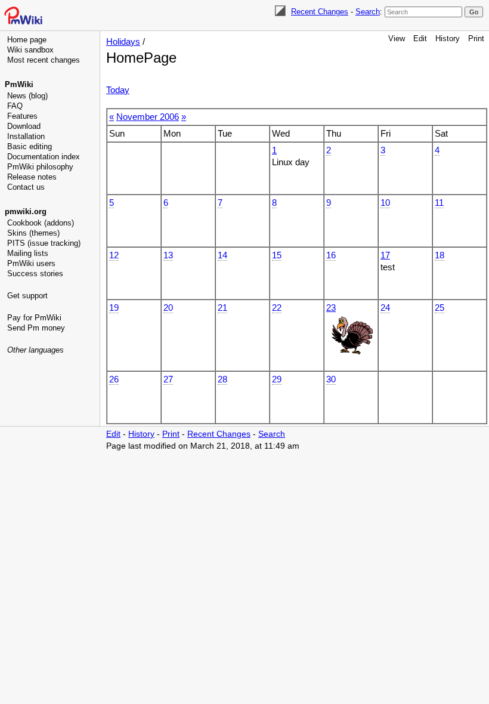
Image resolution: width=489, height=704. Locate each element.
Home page (27, 39)
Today (117, 90)
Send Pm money (36, 327)
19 (114, 307)
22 (276, 307)
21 (222, 307)
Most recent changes (43, 59)
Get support (27, 295)
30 (331, 379)
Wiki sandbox (30, 49)
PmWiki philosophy (40, 166)
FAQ (15, 105)
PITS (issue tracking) (44, 243)
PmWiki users (31, 263)
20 (168, 307)
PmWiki (19, 84)
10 (385, 202)
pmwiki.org (26, 211)
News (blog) (27, 95)
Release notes (32, 176)
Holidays (123, 41)
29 (276, 379)
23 (331, 307)
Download (24, 126)
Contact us (26, 187)
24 (385, 307)
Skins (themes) (33, 233)
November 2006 (147, 117)
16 (331, 255)
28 (222, 379)
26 (114, 379)
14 (222, 255)
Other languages (35, 349)
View (396, 38)
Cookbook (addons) (40, 222)
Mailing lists (27, 253)
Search (367, 11)
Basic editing (29, 146)
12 (114, 255)
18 (439, 255)
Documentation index (43, 156)
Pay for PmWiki (34, 317)
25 (439, 307)
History (447, 38)
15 (276, 255)
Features (22, 116)
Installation (26, 136)
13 (168, 255)
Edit (420, 38)
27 (168, 379)
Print (476, 38)
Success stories (35, 273)
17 (385, 255)
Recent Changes (319, 11)
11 (439, 202)
